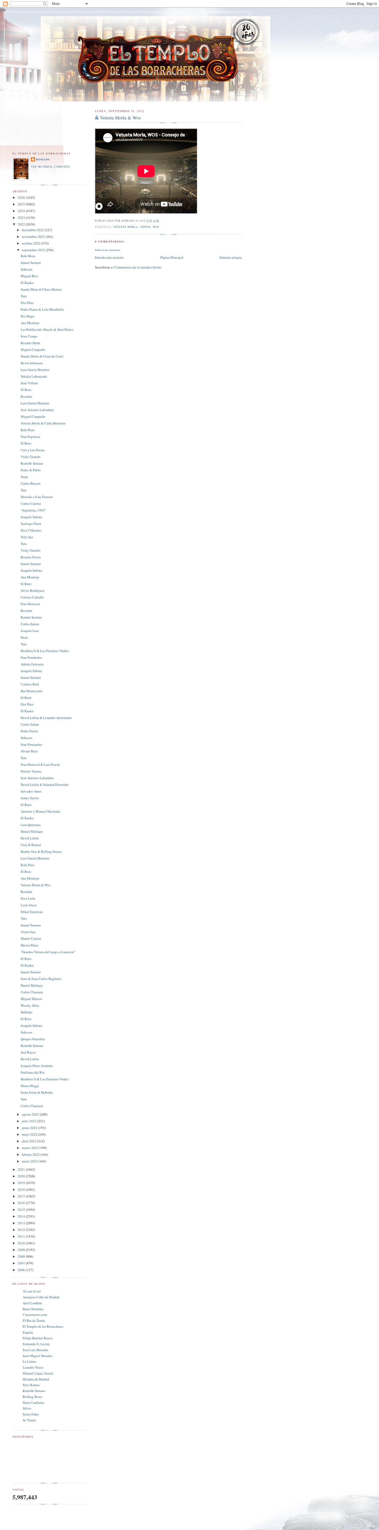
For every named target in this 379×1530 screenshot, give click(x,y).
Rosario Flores (31, 557)
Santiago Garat (31, 523)
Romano (43, 159)
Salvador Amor (31, 791)
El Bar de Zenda (34, 1320)
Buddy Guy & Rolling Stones (41, 851)
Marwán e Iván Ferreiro (37, 496)
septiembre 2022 (34, 250)
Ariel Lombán (32, 1303)
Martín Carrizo (31, 938)
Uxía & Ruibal (31, 844)
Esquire (28, 1332)
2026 (22, 197)
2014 (22, 1216)
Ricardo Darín (30, 343)
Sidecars (26, 269)
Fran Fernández (31, 657)
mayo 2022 (30, 1134)
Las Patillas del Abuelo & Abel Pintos (47, 329)
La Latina (29, 1361)
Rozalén (26, 396)
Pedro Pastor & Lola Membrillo (42, 309)
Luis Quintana (30, 824)
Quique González (33, 1039)
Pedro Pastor (29, 731)
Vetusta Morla (125, 227)
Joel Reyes (28, 1052)
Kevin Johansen (32, 363)
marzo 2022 (30, 1147)
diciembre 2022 (33, 230)
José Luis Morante (35, 1350)
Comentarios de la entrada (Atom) (137, 267)
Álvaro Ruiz (29, 751)
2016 (22, 1203)
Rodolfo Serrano (32, 463)
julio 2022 (29, 1121)
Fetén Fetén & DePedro (37, 1092)
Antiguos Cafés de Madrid (41, 1297)
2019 (22, 1182)
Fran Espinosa (30, 436)
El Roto (26, 389)
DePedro (26, 1012)
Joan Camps (29, 336)
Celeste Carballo (32, 597)
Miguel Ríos (29, 276)
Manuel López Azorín (38, 1373)
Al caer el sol (32, 1291)
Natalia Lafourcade (34, 376)
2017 (22, 1196)
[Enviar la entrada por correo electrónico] (161, 220)
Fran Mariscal (30, 604)
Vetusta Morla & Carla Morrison (43, 423)
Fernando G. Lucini (36, 1344)
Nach (24, 476)
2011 (22, 1236)
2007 (22, 1263)
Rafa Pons (28, 430)
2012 (22, 1229)
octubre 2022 (31, 243)
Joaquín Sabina (31, 517)
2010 (22, 1243)
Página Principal (171, 257)
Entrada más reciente (109, 257)
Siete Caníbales (33, 1402)
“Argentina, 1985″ (33, 510)
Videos (145, 227)
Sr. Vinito (29, 1420)
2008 (22, 1256)
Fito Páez (27, 302)
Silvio (27, 1408)
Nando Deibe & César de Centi (42, 356)
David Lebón (30, 838)
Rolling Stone (32, 1396)
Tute (24, 296)
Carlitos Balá (30, 684)
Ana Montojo (30, 322)
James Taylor (30, 798)
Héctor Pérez (29, 945)
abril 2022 (29, 1141)
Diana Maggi (30, 1085)
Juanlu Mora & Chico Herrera (41, 289)
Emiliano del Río (33, 1072)
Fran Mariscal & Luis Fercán (40, 764)
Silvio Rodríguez (33, 590)
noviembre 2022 (34, 236)
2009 (22, 1249)
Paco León (28, 898)
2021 (22, 1169)
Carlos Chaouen (32, 992)
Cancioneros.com (35, 1314)
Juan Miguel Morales (37, 1355)
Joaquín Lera (30, 630)
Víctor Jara (28, 931)
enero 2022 (30, 1161)
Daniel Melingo (32, 831)
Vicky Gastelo (30, 456)
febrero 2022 (31, 1154)
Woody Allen (30, 1005)
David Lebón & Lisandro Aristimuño (46, 717)
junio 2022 (30, 1127)
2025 (22, 204)
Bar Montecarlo (32, 691)
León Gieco (29, 905)
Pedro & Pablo (31, 470)
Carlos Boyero (30, 483)
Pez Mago (28, 316)
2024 (22, 210)
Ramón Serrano (31, 617)
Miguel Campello (33, 349)
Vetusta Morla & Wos (120, 118)
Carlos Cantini (31, 503)
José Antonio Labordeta (37, 409)
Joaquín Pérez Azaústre (37, 1065)
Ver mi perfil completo (50, 166)
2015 (22, 1209)
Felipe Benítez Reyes (37, 1338)
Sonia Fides (31, 1414)
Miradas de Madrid (36, 1379)
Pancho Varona (31, 771)
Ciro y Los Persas (33, 450)
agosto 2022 (31, 1114)
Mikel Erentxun (32, 911)
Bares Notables (33, 1309)
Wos (156, 227)
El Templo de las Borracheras (43, 1326)
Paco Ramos (31, 1385)
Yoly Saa (27, 537)
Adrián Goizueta (32, 664)
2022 (22, 224)
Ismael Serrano (31, 262)
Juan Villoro (29, 383)
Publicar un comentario (107, 250)
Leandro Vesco (33, 1367)
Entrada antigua (231, 257)
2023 (22, 217)
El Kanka (27, 282)
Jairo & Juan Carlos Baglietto (41, 978)
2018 (22, 1189)
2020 (22, 1176)
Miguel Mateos (31, 998)
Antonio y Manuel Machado (40, 811)
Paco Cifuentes (31, 530)
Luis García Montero (35, 369)
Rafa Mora (28, 256)
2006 (22, 1269)
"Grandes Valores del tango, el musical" (48, 952)
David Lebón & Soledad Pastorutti (45, 784)
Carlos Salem (30, 624)
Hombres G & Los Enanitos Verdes (45, 650)
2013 (22, 1223)
